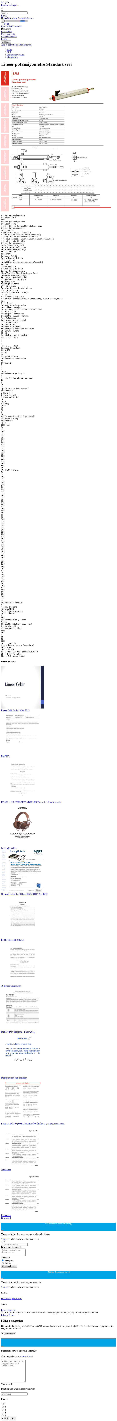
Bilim (9, 49)
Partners (11, 1310)
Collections (16, 26)
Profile (4, 39)
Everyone (9, 1260)
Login (4, 15)
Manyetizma (12, 57)
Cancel (5, 1418)
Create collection (9, 1266)
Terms (11, 1315)
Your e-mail (6, 1384)
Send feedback (8, 1334)
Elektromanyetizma (15, 54)
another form (26, 1356)
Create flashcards (25, 18)
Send (13, 1418)
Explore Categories (9, 5)
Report (4, 1310)
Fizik (9, 52)
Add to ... (6, 42)
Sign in (4, 1239)
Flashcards (6, 26)
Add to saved (25, 45)
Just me (8, 1263)
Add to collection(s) (10, 45)
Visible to (5, 1257)
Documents (6, 1298)
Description (11, 1247)
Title (3, 1241)
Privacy (5, 1315)
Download (6, 1218)
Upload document (9, 18)
